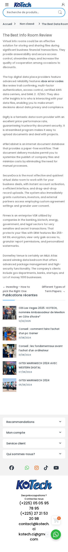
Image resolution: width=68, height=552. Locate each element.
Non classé (27, 24)
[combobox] (29, 12)
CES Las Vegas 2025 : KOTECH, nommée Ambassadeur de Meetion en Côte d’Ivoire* (42, 312)
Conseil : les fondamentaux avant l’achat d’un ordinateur (41, 348)
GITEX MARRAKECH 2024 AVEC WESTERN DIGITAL (38, 365)
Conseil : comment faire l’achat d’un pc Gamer (39, 331)
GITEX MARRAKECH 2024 (34, 380)
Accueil (7, 24)
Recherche (60, 12)
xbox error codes (52, 81)
